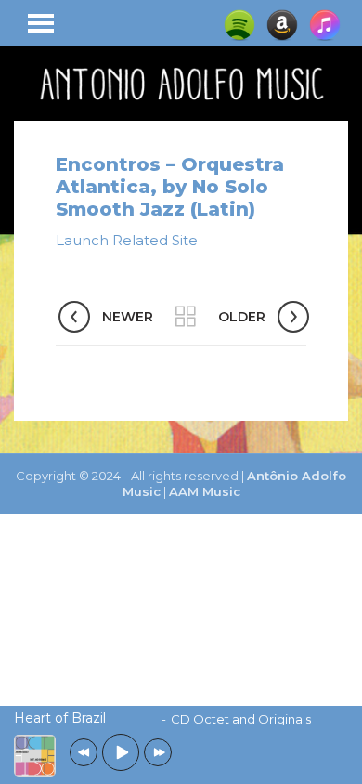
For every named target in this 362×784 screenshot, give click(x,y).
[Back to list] (186, 317)
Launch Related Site (127, 240)
